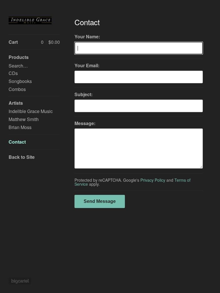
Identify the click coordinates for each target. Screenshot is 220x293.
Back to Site (22, 157)
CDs (13, 73)
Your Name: (87, 36)
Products (19, 57)
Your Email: (86, 65)
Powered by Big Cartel (20, 281)
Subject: (83, 94)
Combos (17, 89)
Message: (84, 123)
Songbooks (20, 81)
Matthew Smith (24, 119)
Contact (17, 141)
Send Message (100, 201)
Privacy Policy (152, 180)
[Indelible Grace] (30, 20)
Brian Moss (20, 127)
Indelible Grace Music (31, 111)
